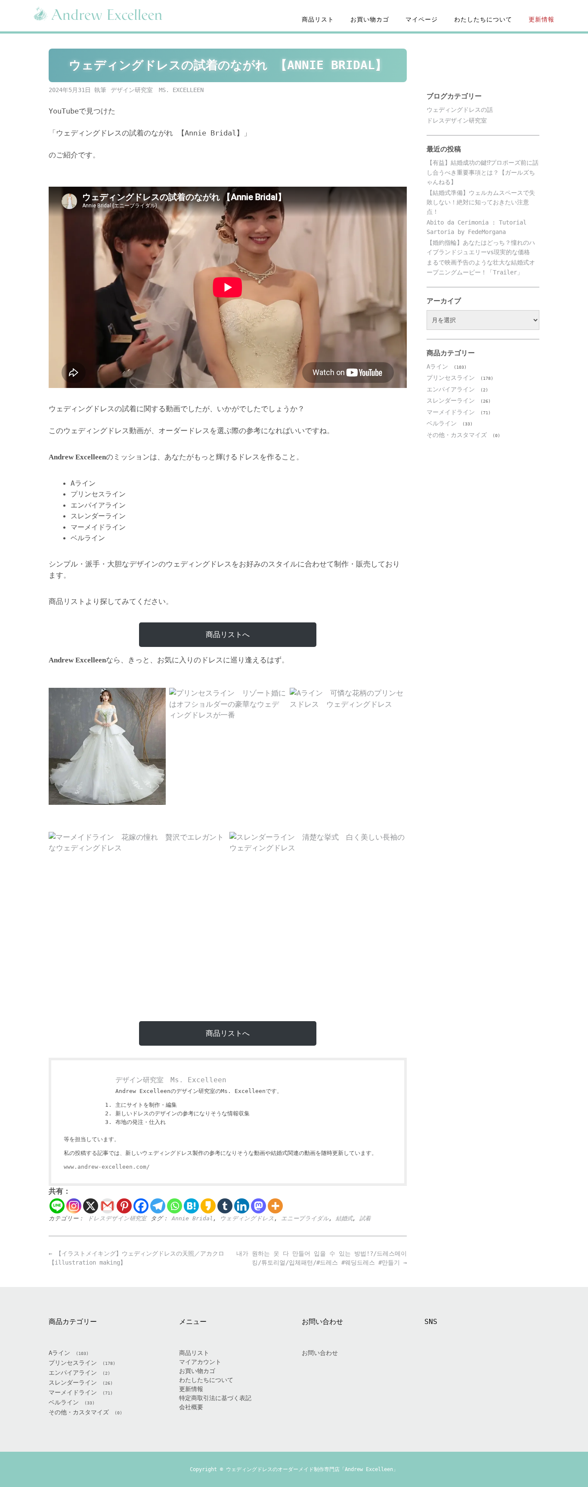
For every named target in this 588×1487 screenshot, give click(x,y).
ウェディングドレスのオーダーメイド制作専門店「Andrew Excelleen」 (312, 1469)
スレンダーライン (451, 400)
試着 (365, 1218)
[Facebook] (141, 1205)
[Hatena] (191, 1205)
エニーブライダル (305, 1218)
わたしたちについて (483, 19)
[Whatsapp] (174, 1205)
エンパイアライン (451, 389)
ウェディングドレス (247, 1218)
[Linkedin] (241, 1205)
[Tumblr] (224, 1205)
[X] (90, 1205)
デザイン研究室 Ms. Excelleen (157, 89)
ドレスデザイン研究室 (116, 1218)
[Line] (57, 1205)
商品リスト (318, 19)
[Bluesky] (513, 1362)
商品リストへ (228, 634)
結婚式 (344, 1218)
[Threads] (492, 1362)
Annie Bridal (192, 1218)
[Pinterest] (124, 1205)
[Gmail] (107, 1205)
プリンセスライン (451, 377)
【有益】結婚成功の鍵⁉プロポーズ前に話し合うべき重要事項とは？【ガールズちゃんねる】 (482, 172)
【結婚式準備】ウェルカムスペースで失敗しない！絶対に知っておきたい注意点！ (481, 202)
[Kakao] (208, 1205)
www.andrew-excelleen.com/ (107, 1167)
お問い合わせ (320, 1352)
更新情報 (541, 19)
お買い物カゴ (369, 19)
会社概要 (191, 1407)
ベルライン (442, 423)
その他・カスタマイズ (457, 434)
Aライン (437, 366)
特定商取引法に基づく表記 (215, 1398)
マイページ (421, 19)
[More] (275, 1205)
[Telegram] (157, 1205)
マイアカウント (200, 1361)
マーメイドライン (451, 412)
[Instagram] (73, 1205)
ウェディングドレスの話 (460, 109)
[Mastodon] (258, 1205)
